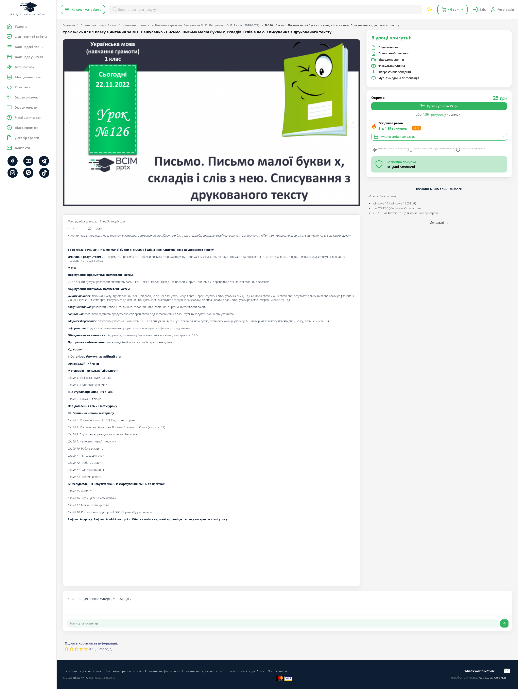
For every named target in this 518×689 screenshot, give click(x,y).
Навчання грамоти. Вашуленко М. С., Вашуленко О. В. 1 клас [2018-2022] (207, 25)
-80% (416, 128)
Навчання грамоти (135, 25)
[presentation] (70, 123)
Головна (69, 25)
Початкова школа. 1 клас (99, 25)
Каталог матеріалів (86, 9)
